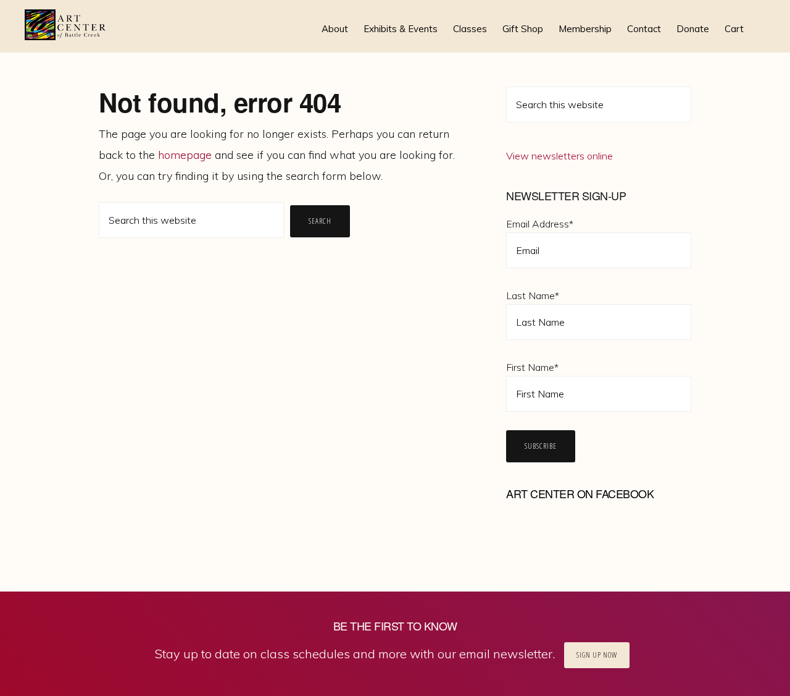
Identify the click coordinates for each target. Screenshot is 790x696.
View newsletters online (559, 156)
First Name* (532, 367)
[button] (759, 19)
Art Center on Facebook (580, 493)
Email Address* (539, 224)
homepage (185, 155)
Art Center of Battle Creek (66, 24)
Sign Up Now (596, 655)
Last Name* (532, 295)
